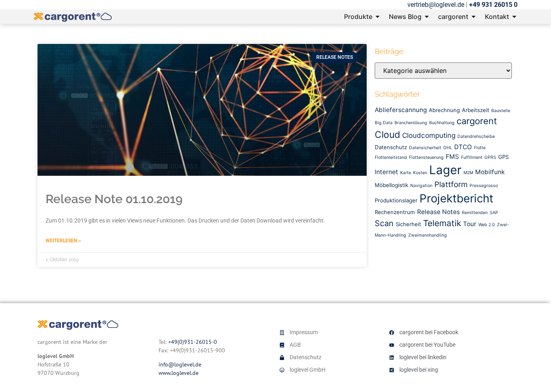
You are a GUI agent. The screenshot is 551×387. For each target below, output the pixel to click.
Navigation (421, 185)
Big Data (383, 122)
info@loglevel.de (180, 364)
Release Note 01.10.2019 (114, 199)
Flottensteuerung (426, 157)
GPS (503, 157)
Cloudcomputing (428, 135)
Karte (405, 172)
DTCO (463, 147)
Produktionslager (396, 200)
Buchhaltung (442, 122)
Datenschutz (391, 147)
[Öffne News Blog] (427, 16)
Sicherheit (408, 224)
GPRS (490, 157)
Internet (386, 172)
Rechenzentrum (395, 212)
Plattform (451, 184)
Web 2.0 (486, 224)
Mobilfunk (490, 172)
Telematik (442, 223)
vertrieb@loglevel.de (435, 4)
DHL (447, 147)
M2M (468, 172)
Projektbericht (456, 198)
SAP (494, 212)
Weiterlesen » (63, 240)
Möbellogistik (391, 185)
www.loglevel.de (178, 373)
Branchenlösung (410, 122)
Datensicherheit (425, 147)
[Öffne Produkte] (377, 16)
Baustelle (500, 110)
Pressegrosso (484, 185)
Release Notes (438, 212)
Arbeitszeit (475, 110)
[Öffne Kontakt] (514, 16)
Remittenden (475, 212)
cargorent (477, 121)
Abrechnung (444, 110)
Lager (445, 170)
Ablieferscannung (401, 110)
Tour (469, 224)
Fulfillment (471, 157)
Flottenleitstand (391, 157)
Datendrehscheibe (476, 136)
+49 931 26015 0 (493, 4)
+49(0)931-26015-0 (192, 341)
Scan (384, 223)
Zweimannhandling (427, 235)
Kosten (420, 172)
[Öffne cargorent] (473, 16)
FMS (452, 156)
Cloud (387, 134)
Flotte (480, 147)
